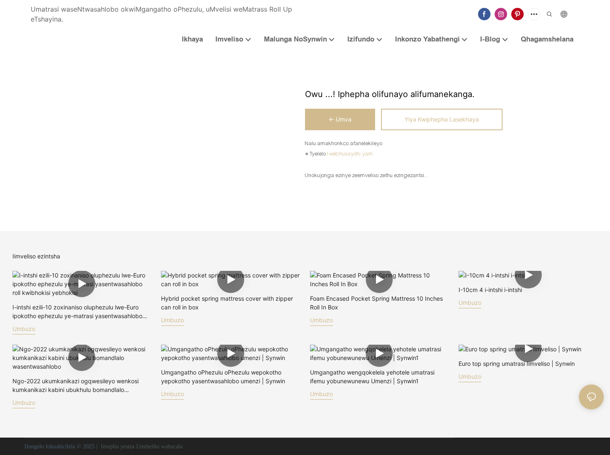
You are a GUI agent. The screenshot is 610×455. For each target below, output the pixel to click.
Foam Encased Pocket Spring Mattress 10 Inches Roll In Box (376, 303)
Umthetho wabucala (159, 446)
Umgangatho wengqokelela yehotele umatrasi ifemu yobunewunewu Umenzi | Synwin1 (372, 376)
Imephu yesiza (117, 446)
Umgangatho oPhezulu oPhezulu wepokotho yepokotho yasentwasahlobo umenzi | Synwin (223, 376)
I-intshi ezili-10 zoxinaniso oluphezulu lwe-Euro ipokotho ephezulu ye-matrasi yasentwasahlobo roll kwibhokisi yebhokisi (77, 312)
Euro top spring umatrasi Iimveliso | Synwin (517, 363)
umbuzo (23, 328)
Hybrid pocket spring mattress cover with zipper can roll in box (227, 303)
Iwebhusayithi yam (350, 154)
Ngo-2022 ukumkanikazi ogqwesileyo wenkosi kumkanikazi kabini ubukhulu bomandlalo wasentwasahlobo (75, 385)
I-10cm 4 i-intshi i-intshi (490, 289)
